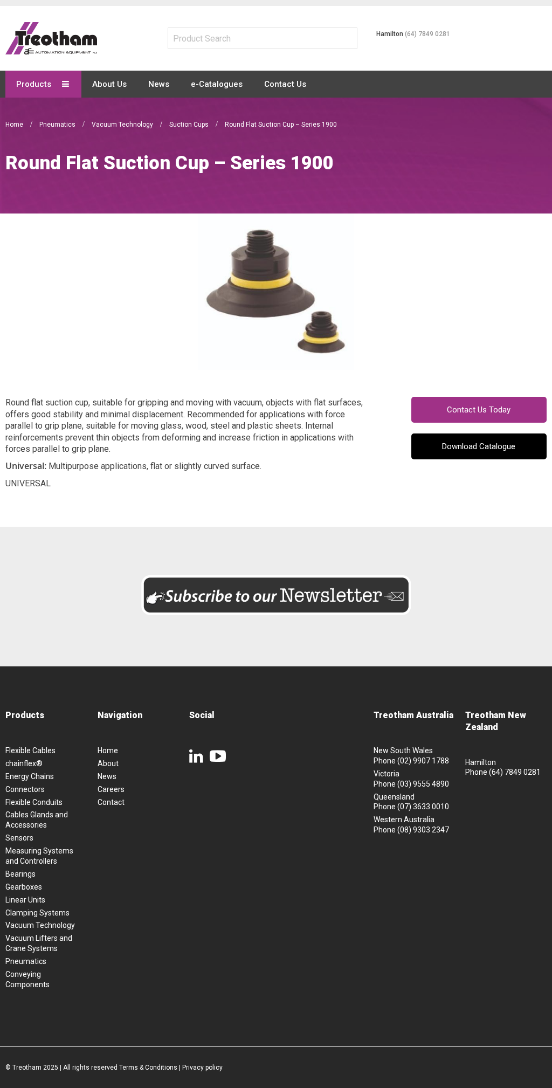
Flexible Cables (30, 750)
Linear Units (25, 900)
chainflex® (24, 763)
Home (15, 124)
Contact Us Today (478, 410)
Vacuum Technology (123, 124)
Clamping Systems (37, 912)
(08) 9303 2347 (423, 829)
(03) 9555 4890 (423, 784)
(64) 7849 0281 (427, 34)
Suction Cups (189, 124)
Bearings (20, 874)
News (107, 776)
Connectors (25, 789)
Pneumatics (58, 124)
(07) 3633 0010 (423, 806)
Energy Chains (29, 776)
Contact (111, 802)
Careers (111, 789)
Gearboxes (23, 887)
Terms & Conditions (148, 1067)
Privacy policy (202, 1067)
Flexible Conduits (34, 802)
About (108, 763)
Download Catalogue (478, 446)
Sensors (19, 838)
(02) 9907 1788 (423, 760)
